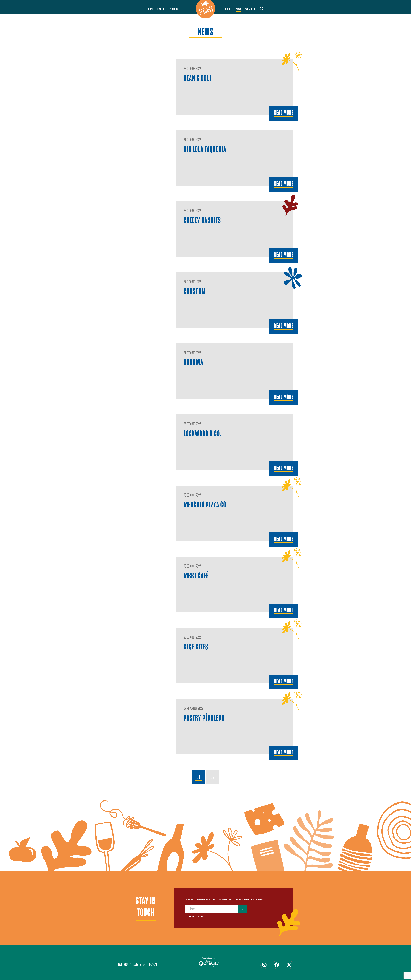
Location (261, 9)
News (238, 9)
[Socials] (264, 965)
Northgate (153, 965)
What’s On (250, 9)
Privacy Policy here (196, 916)
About (228, 9)
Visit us (174, 9)
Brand (135, 965)
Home (150, 9)
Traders (161, 9)
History (127, 965)
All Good (143, 965)
